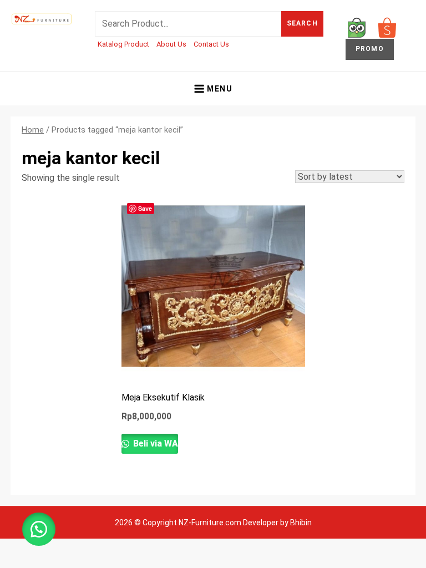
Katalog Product (123, 44)
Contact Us (211, 44)
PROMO (370, 49)
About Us (171, 44)
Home (33, 130)
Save (145, 208)
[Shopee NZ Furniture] (387, 27)
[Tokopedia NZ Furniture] (357, 27)
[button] (38, 529)
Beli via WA (154, 443)
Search (302, 23)
